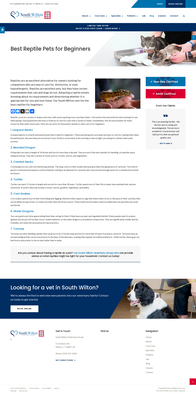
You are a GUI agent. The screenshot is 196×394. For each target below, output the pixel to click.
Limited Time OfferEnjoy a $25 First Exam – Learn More (97, 27)
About (85, 16)
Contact (174, 16)
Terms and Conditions (18, 388)
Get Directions (64, 360)
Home (148, 337)
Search (56, 388)
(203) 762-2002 (52, 4)
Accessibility (46, 388)
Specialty (116, 16)
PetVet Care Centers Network (174, 391)
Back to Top (23, 391)
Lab (144, 16)
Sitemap (13, 391)
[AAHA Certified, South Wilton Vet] (165, 97)
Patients (131, 16)
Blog (152, 16)
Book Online (176, 4)
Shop (160, 4)
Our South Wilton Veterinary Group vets (96, 252)
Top (193, 381)
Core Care (100, 16)
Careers (162, 16)
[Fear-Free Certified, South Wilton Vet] (165, 85)
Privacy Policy (34, 388)
